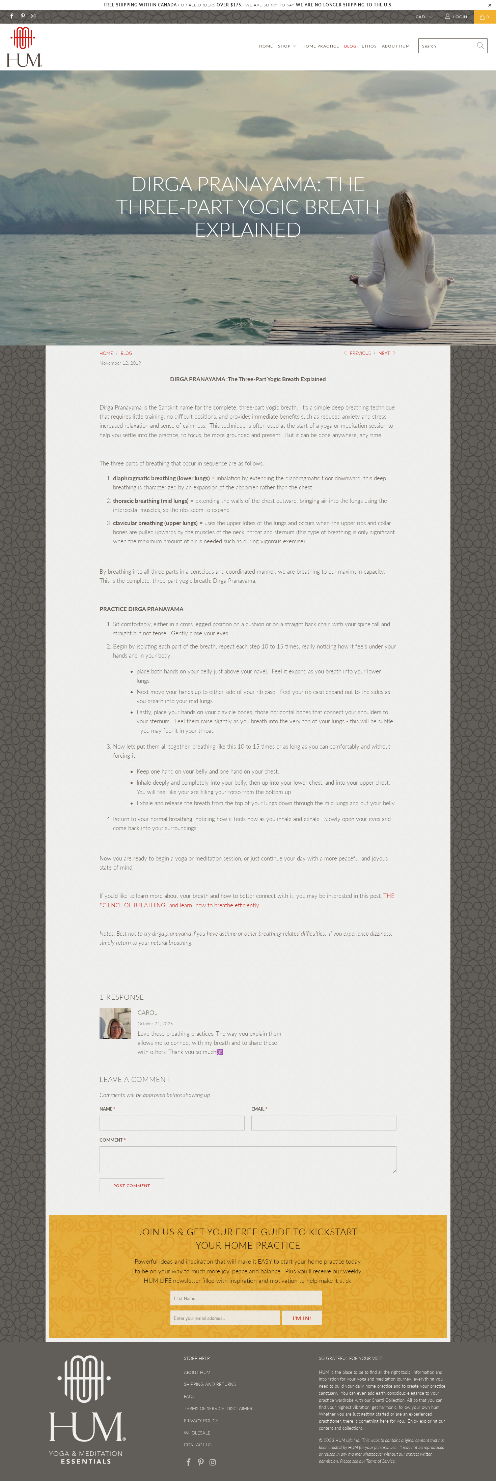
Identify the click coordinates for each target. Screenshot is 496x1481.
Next (385, 353)
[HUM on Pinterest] (22, 16)
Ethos (369, 46)
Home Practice (320, 46)
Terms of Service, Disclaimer (218, 1408)
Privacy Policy (201, 1420)
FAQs (189, 1396)
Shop (285, 46)
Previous (360, 353)
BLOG (350, 46)
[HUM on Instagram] (33, 16)
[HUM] (43, 47)
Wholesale (197, 1432)
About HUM (396, 46)
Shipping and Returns (210, 1384)
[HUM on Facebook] (11, 16)
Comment (113, 1140)
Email (259, 1109)
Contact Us (198, 1444)
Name (107, 1109)
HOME (266, 46)
